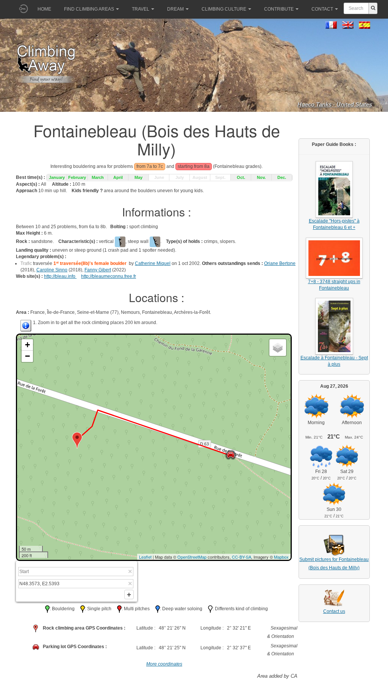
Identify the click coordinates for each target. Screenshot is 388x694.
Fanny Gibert (97, 270)
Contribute (279, 9)
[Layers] (277, 347)
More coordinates (164, 664)
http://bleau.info (60, 276)
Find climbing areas (89, 9)
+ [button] (27, 344)
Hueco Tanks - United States (334, 104)
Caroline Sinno (51, 270)
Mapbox (281, 557)
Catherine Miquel (153, 263)
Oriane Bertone (280, 263)
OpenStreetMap (192, 557)
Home (44, 9)
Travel (140, 9)
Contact (322, 9)
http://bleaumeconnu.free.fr (108, 276)
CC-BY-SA (241, 557)
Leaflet (145, 557)
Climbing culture (224, 9)
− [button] (27, 356)
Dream (175, 9)
